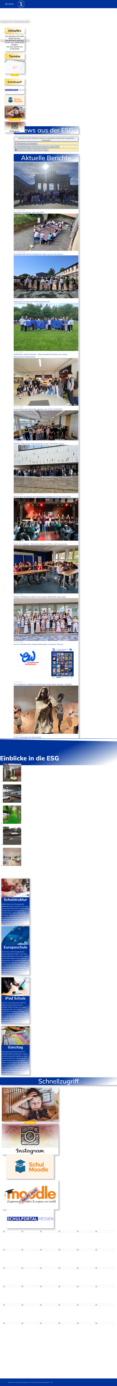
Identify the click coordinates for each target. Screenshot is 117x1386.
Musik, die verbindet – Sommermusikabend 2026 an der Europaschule (40, 544)
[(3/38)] (49, 1239)
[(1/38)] (12, 1239)
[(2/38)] (31, 1239)
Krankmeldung (14, 119)
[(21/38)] (49, 1294)
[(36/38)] (105, 1331)
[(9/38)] (49, 1258)
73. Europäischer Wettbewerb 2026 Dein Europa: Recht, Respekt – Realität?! (43, 684)
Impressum (11, 1382)
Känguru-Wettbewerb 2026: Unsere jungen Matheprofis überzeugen (40, 597)
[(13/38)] (12, 1276)
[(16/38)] (68, 1276)
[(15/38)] (49, 1276)
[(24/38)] (105, 1294)
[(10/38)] (68, 1258)
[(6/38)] (105, 1239)
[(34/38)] (68, 1331)
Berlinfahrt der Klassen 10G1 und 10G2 (29, 212)
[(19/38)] (12, 1294)
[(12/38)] (105, 1258)
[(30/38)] (105, 1313)
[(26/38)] (31, 1313)
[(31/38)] (12, 1331)
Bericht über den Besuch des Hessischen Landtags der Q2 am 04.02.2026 (42, 497)
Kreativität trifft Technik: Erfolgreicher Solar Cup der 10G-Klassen (38, 254)
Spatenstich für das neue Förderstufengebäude (32, 302)
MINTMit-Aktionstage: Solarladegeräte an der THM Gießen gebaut (39, 444)
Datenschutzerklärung (21, 1382)
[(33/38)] (49, 1331)
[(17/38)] (86, 1276)
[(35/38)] (86, 1331)
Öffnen (15, 75)
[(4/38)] (68, 1239)
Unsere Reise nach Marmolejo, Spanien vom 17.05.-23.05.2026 (38, 409)
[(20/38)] (31, 1294)
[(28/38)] (68, 1313)
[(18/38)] (105, 1276)
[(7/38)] (12, 1258)
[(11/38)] (86, 1258)
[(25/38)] (12, 1313)
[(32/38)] (31, 1331)
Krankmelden (30, 1122)
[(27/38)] (49, 1313)
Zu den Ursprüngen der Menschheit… (28, 737)
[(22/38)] (68, 1294)
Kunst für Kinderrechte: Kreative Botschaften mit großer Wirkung (38, 644)
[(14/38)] (31, 1276)
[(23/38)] (86, 1294)
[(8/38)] (31, 1258)
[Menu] (10, 4)
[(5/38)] (86, 1239)
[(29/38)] (86, 1313)
